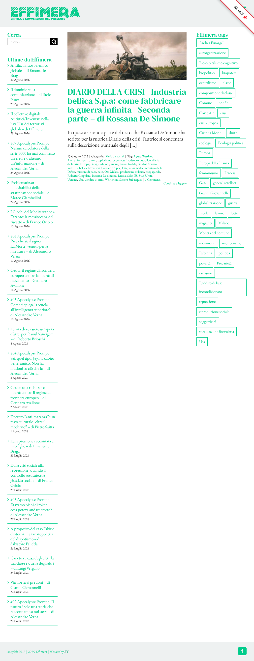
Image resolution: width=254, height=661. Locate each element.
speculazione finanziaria (216, 331)
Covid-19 (206, 112)
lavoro (219, 213)
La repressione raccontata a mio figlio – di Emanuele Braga (32, 446)
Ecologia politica (230, 142)
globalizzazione (210, 202)
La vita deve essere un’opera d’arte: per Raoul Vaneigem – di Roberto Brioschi (32, 334)
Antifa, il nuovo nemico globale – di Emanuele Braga (29, 70)
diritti (233, 132)
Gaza (203, 182)
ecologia (205, 142)
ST (66, 651)
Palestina (205, 253)
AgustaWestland (143, 156)
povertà (204, 263)
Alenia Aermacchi (78, 160)
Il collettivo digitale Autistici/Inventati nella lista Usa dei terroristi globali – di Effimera (29, 121)
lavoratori (94, 168)
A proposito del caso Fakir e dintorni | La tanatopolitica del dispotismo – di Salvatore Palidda (32, 536)
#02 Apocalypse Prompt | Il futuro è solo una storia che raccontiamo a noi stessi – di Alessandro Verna (32, 609)
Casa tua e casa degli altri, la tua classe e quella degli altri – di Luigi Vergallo (32, 563)
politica (224, 253)
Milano (223, 223)
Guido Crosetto (147, 164)
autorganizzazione (212, 52)
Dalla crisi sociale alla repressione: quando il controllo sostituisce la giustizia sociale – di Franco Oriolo (31, 475)
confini (224, 102)
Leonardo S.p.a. (111, 168)
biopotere (229, 72)
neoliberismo (231, 243)
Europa (84, 164)
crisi (223, 112)
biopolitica (207, 72)
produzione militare (132, 172)
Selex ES (132, 175)
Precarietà (224, 263)
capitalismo (104, 160)
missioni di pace (86, 172)
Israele (203, 213)
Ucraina (72, 179)
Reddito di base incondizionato (210, 287)
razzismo (205, 273)
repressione (207, 301)
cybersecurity (121, 160)
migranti (205, 223)
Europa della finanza (214, 163)
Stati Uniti (145, 175)
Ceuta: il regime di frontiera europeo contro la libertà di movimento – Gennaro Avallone (32, 277)
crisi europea (208, 122)
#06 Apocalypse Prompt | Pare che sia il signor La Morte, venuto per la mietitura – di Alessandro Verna (30, 246)
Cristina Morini (210, 132)
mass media (136, 168)
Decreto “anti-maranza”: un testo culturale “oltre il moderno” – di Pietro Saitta (32, 422)
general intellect (224, 182)
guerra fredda (128, 164)
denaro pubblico (140, 160)
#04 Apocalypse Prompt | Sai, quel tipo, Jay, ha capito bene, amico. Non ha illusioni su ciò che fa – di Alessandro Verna (32, 363)
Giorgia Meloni (100, 164)
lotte (124, 168)
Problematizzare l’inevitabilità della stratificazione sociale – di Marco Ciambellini (30, 190)
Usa (81, 179)
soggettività (207, 321)
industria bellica (77, 168)
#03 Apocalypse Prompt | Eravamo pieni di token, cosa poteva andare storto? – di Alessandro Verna (32, 507)
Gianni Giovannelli (213, 193)
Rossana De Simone (104, 175)
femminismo (208, 172)
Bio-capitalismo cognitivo (218, 62)
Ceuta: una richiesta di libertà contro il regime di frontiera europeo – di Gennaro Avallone (30, 395)
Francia (229, 172)
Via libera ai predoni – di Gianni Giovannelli (30, 584)
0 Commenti (152, 179)
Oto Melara (111, 172)
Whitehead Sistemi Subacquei (123, 179)
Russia (122, 175)
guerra (114, 164)
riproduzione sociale (214, 311)
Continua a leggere (175, 183)
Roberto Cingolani (79, 175)
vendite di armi (94, 179)
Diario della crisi (114, 156)
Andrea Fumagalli (212, 42)
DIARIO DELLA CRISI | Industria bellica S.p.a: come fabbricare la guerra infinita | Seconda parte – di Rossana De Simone (126, 105)
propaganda (153, 172)
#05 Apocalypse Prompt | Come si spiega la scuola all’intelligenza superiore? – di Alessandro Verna (32, 307)
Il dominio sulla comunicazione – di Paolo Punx (30, 94)
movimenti (207, 243)
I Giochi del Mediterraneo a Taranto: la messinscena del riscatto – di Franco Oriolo (32, 217)
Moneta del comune (214, 232)
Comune (205, 102)
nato (100, 172)
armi (93, 160)
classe (227, 82)
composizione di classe (216, 92)
